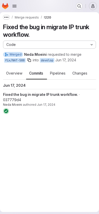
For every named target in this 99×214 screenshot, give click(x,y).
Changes (79, 73)
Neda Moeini (12, 104)
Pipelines (57, 73)
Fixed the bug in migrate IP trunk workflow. (40, 94)
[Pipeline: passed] (6, 111)
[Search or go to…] (79, 6)
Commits (36, 73)
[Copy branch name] (29, 60)
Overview (14, 73)
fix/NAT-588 (15, 60)
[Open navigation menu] (14, 6)
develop (47, 60)
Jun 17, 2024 (65, 60)
